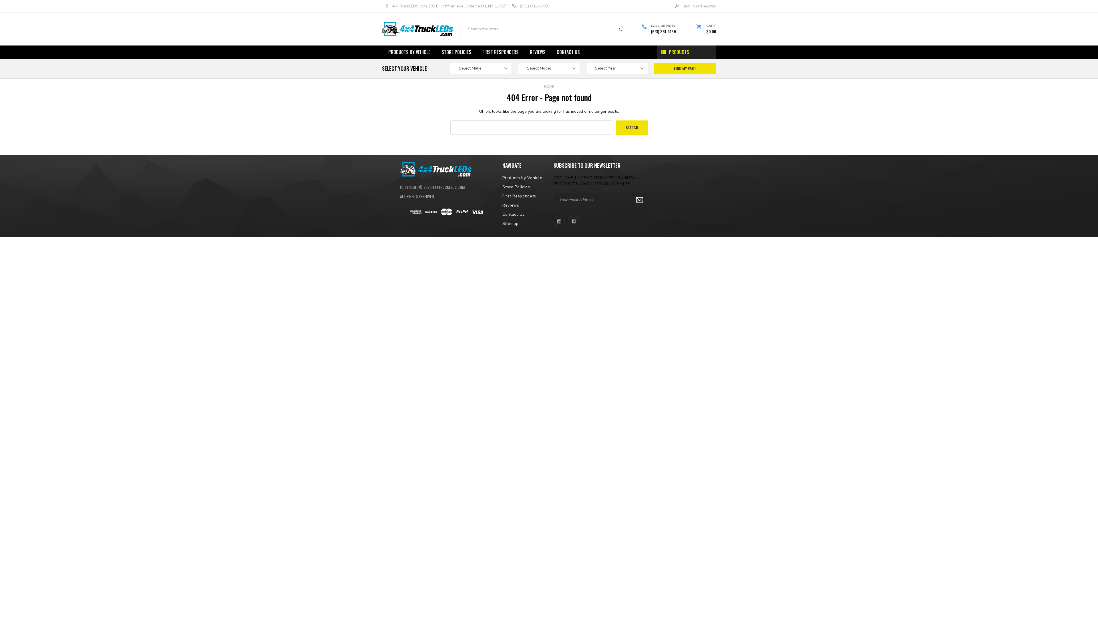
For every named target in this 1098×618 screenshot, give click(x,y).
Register (708, 6)
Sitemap (510, 223)
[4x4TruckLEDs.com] (436, 169)
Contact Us (568, 52)
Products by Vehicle (409, 52)
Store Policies (456, 52)
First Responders (500, 52)
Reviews (538, 52)
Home (549, 87)
